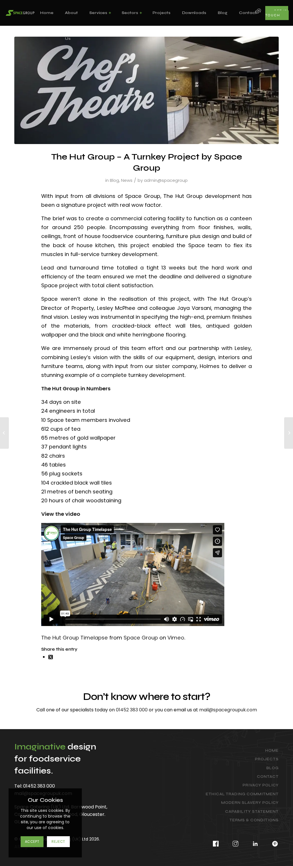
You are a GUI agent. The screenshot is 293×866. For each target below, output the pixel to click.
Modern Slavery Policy (250, 802)
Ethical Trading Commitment (242, 794)
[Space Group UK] (20, 12)
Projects (267, 759)
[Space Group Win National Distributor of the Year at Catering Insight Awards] (4, 433)
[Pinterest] (272, 842)
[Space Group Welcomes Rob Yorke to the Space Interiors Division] (288, 433)
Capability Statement (252, 811)
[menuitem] (46, 13)
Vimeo (175, 637)
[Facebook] (216, 842)
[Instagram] (235, 842)
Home (272, 750)
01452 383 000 (132, 709)
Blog (114, 180)
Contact (268, 776)
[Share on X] (50, 656)
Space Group (141, 637)
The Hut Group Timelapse (74, 637)
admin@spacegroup (166, 180)
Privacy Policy (261, 785)
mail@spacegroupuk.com (228, 709)
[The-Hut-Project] (146, 90)
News (126, 180)
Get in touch (276, 13)
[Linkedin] (255, 842)
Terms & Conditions (254, 820)
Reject (58, 841)
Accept (32, 841)
